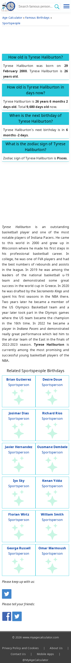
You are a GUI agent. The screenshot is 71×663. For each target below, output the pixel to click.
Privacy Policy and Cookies (20, 648)
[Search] (56, 6)
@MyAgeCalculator (35, 660)
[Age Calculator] (9, 6)
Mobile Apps (45, 654)
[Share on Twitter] (17, 620)
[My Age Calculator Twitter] (6, 597)
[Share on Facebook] (6, 620)
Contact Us (18, 654)
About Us (56, 648)
